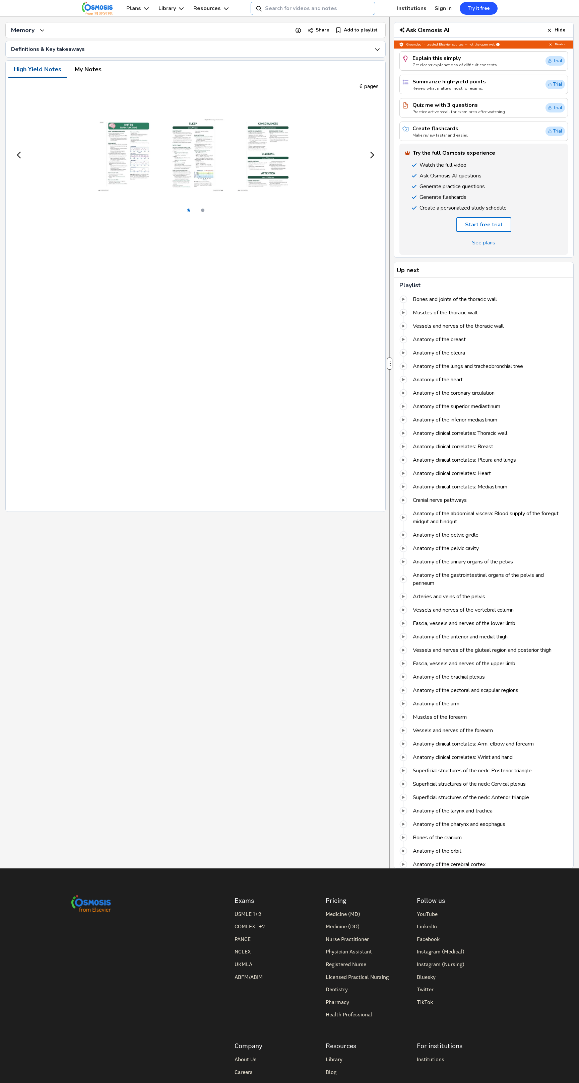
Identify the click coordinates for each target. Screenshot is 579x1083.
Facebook (428, 939)
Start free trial (484, 224)
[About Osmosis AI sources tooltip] (498, 44)
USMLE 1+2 (248, 914)
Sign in (443, 8)
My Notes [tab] (88, 69)
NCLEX (243, 951)
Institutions (412, 8)
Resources (207, 8)
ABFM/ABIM (249, 977)
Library (167, 8)
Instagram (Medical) (440, 951)
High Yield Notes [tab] (37, 69)
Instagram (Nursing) (440, 964)
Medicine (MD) (343, 914)
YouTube (427, 914)
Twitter (425, 989)
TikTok (425, 1002)
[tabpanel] (195, 295)
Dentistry (337, 989)
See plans (483, 242)
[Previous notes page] (19, 155)
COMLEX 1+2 (250, 926)
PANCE (243, 939)
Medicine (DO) (343, 926)
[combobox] (313, 8)
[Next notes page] (372, 155)
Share (322, 30)
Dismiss (560, 44)
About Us (246, 1059)
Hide (560, 30)
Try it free (479, 8)
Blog (331, 1072)
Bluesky (426, 977)
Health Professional (349, 1014)
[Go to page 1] (188, 210)
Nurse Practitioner (347, 939)
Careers (244, 1072)
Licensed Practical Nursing (357, 977)
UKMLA (243, 964)
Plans (133, 8)
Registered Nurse (346, 964)
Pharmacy (337, 1002)
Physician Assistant (349, 951)
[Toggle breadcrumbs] (42, 30)
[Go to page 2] (202, 210)
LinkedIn (427, 926)
